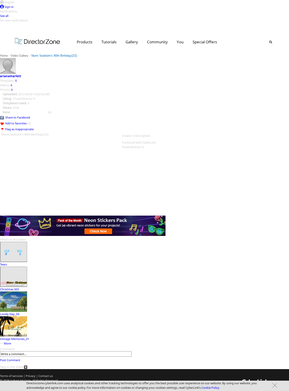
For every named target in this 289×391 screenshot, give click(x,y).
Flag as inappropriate (19, 129)
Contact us (45, 376)
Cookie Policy (210, 388)
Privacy (30, 376)
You (180, 41)
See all (4, 16)
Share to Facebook (17, 117)
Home (4, 55)
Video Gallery (19, 55)
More (7, 343)
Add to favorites (16, 123)
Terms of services (11, 376)
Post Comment (10, 360)
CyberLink (17, 380)
